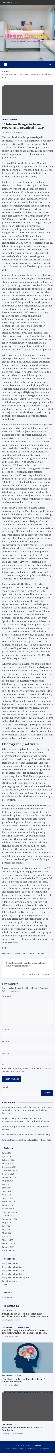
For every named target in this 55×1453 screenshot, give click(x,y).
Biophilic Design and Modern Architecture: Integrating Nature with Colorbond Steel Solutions (25, 1333)
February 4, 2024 (8, 132)
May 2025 (6, 1191)
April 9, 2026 (7, 1385)
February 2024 (8, 1243)
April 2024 (6, 1236)
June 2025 (6, 1188)
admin (19, 132)
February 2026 (8, 1160)
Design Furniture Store (13, 1270)
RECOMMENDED (11, 1306)
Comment (7, 996)
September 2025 (9, 1177)
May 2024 (6, 1233)
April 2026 (6, 1156)
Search (5, 1087)
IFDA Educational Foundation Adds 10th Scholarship (26, 1134)
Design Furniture (10, 119)
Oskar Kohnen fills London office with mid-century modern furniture (26, 964)
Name (5, 1029)
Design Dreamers (34, 1445)
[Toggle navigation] (5, 64)
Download (17, 953)
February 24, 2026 (9, 1433)
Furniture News (9, 1281)
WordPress (47, 1449)
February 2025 (8, 1202)
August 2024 (8, 1222)
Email (5, 1041)
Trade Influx (8, 1297)
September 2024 (9, 1219)
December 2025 (9, 1167)
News (4, 1284)
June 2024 (6, 1229)
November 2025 (9, 1170)
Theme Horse (17, 1449)
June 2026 (6, 1153)
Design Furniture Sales (12, 1267)
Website (5, 1053)
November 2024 (9, 1212)
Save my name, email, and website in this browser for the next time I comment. (26, 1070)
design (9, 953)
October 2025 (8, 1174)
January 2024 (8, 1247)
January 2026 (8, 1163)
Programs (32, 953)
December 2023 (9, 1250)
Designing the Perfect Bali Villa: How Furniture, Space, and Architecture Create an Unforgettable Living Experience (27, 1110)
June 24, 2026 (7, 1320)
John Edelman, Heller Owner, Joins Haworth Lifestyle (26, 1140)
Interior (25, 953)
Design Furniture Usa (12, 1274)
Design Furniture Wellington (15, 1277)
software (40, 953)
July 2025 (6, 1184)
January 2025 (8, 1205)
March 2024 (7, 1240)
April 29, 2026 (7, 1336)
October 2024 (8, 1215)
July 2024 (6, 1226)
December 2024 (9, 1209)
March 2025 (7, 1198)
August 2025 (7, 1181)
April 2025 (6, 1195)
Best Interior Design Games (36, 974)
